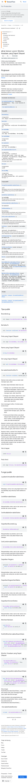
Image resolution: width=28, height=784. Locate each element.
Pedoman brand (5, 765)
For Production (6, 6)
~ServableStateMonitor (8, 107)
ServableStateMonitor (8, 101)
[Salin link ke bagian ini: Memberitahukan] (14, 620)
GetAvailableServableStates (10, 203)
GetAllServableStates (8, 195)
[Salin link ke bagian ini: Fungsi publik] (13, 472)
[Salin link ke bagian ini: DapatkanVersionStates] (18, 601)
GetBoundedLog (6, 208)
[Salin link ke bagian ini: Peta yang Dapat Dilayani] (19, 336)
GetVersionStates (7, 247)
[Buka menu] (2, 2)
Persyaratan (4, 773)
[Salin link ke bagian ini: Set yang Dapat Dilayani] (18, 359)
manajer (10, 94)
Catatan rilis (4, 761)
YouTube (3, 752)
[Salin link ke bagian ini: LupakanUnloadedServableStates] (2, 479)
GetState (4, 226)
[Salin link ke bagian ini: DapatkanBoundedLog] (18, 524)
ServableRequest (14, 263)
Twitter (3, 750)
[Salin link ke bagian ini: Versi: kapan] (10, 448)
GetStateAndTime (6, 236)
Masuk (24, 1)
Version (4, 164)
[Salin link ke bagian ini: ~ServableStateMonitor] (18, 707)
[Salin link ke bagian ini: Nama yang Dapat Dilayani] (20, 348)
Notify (4, 257)
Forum (2, 745)
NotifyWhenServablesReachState (11, 262)
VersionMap (5, 170)
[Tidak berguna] (19, 28)
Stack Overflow (4, 763)
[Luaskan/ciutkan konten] (12, 32)
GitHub (2, 747)
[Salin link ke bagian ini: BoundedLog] (11, 314)
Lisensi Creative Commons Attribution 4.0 (16, 726)
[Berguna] (17, 28)
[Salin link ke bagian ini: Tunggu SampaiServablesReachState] (2, 673)
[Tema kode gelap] (23, 317)
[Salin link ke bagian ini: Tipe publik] (11, 309)
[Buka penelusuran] (21, 2)
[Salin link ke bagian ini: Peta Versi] (9, 460)
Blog (2, 742)
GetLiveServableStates (8, 216)
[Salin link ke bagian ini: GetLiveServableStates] (18, 542)
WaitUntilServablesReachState (10, 273)
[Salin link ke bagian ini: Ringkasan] (10, 70)
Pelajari (9, 25)
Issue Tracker (4, 758)
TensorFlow (3, 25)
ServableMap (5, 129)
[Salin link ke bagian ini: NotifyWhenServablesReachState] (2, 636)
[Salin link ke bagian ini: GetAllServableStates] (17, 497)
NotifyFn (4, 121)
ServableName (5, 136)
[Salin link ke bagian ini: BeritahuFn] (10, 325)
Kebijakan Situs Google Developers (10, 731)
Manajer (3, 77)
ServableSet (5, 143)
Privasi (10, 773)
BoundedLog (5, 114)
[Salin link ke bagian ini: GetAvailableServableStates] (21, 513)
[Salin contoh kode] (25, 317)
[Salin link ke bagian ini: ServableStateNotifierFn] (19, 370)
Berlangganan (23, 777)
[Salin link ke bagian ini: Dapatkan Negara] (14, 559)
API (22, 25)
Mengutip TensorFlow (6, 768)
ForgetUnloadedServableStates (11, 185)
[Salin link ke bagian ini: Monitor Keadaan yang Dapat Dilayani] (7, 655)
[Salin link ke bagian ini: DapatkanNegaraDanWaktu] (21, 580)
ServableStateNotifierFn (9, 149)
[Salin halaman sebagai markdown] (7, 56)
